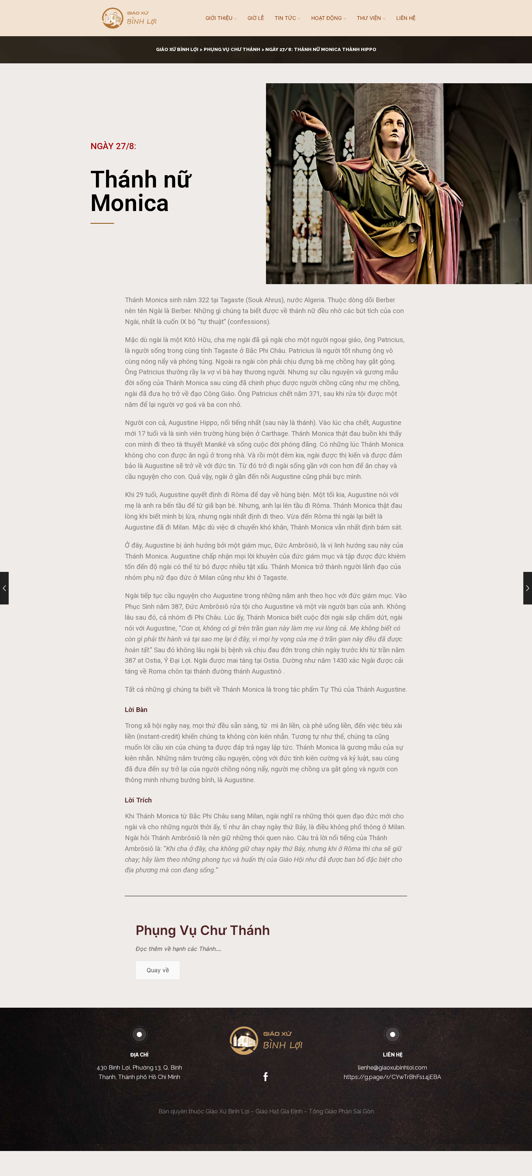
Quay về (158, 970)
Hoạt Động (326, 18)
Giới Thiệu (219, 18)
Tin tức (285, 18)
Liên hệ (405, 18)
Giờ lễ (256, 18)
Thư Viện (369, 18)
